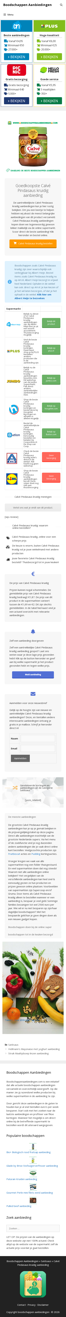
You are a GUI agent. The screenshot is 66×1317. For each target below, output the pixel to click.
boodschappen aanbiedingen (33, 1312)
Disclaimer (43, 1304)
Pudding (35, 853)
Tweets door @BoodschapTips (22, 1020)
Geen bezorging (51, 456)
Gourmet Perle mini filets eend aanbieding (29, 1192)
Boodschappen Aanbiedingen (27, 5)
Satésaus (13, 1044)
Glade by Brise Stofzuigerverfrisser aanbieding (32, 1165)
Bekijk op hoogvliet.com (51, 407)
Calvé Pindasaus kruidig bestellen (35, 243)
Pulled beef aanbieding (18, 1206)
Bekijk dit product (51, 322)
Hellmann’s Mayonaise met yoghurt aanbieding (34, 1049)
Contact (21, 1304)
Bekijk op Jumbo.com (51, 379)
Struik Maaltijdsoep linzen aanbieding (28, 1053)
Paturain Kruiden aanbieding (21, 1179)
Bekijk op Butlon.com (51, 433)
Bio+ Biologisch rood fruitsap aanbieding (28, 1152)
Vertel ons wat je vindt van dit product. (33, 507)
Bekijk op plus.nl (51, 349)
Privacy (32, 1304)
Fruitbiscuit (14, 853)
